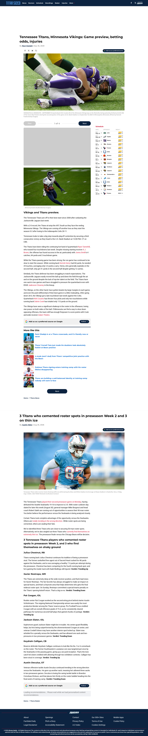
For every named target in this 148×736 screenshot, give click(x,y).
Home (26, 398)
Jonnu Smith (81, 252)
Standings (49, 3)
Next (85, 123)
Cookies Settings (98, 725)
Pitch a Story (50, 721)
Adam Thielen (44, 315)
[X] (135, 3)
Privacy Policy (78, 721)
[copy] (36, 50)
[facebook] (131, 3)
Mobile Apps (119, 717)
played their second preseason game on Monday (61, 502)
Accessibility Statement (54, 725)
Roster (57, 3)
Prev (30, 123)
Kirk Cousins (39, 299)
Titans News (34, 398)
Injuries (64, 3)
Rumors (31, 3)
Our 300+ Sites (98, 717)
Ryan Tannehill (84, 247)
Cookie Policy (119, 721)
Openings (49, 717)
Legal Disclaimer (30, 725)
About (26, 717)
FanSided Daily (30, 721)
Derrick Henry (65, 263)
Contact (76, 717)
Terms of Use (97, 721)
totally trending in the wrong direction (47, 521)
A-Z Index (76, 725)
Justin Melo (27, 425)
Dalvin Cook (39, 301)
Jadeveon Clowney (36, 285)
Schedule (39, 3)
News (24, 3)
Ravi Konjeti (27, 46)
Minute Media (12, 730)
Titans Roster (35, 701)
